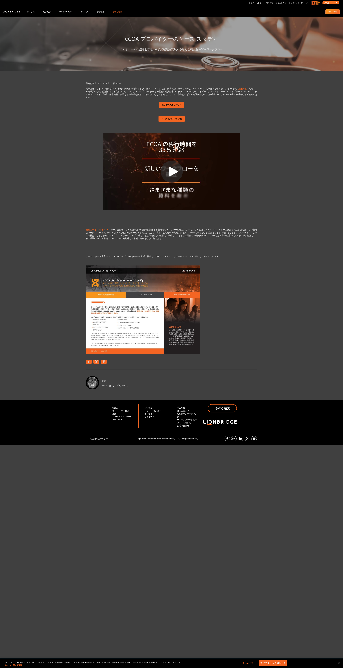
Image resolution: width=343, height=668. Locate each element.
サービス (31, 11)
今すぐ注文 (117, 11)
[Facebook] (227, 438)
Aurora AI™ (65, 11)
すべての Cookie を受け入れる (272, 663)
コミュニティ (281, 3)
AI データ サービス (120, 410)
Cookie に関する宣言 (13, 665)
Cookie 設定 (248, 663)
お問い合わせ (332, 11)
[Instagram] (234, 438)
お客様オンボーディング (298, 3)
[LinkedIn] (240, 438)
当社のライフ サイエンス (98, 229)
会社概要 (100, 11)
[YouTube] (254, 438)
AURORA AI (117, 419)
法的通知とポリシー (99, 438)
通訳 (114, 413)
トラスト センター (256, 3)
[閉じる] (339, 663)
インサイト (149, 413)
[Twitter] (247, 438)
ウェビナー (149, 416)
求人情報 (269, 3)
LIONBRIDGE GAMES (121, 416)
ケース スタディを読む (171, 119)
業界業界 (47, 11)
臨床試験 (242, 88)
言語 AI (115, 407)
